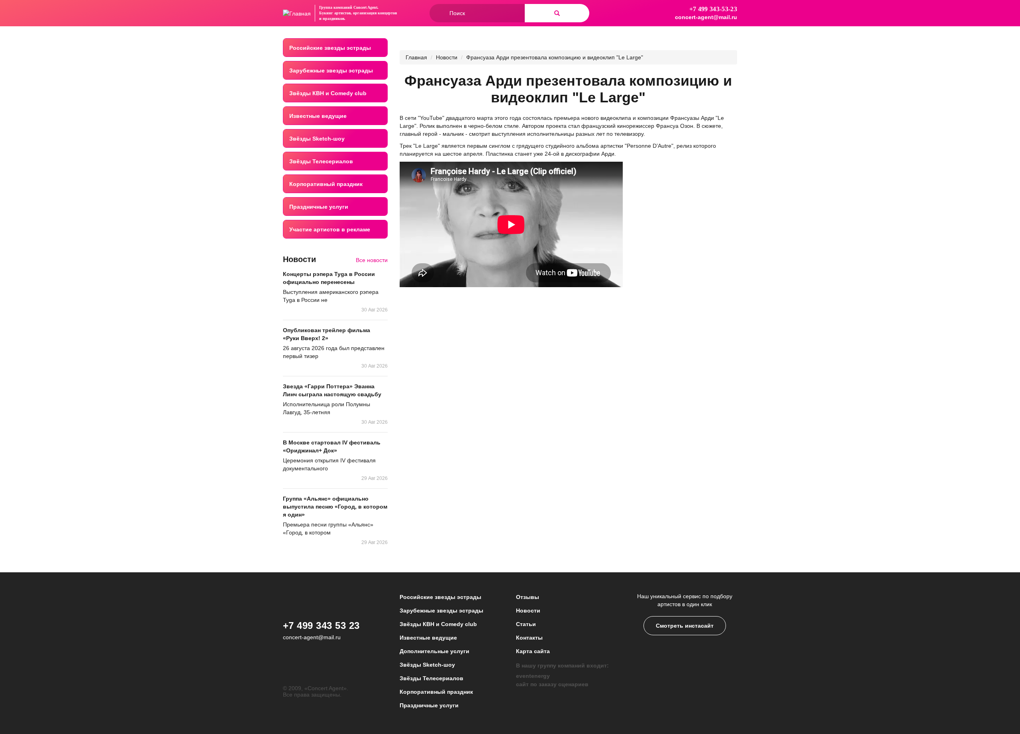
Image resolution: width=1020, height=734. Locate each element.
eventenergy (533, 676)
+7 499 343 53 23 (321, 625)
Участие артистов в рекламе (329, 229)
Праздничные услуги (318, 207)
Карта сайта (533, 651)
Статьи (526, 624)
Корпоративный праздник (326, 184)
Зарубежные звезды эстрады (331, 70)
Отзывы (527, 597)
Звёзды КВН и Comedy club (328, 93)
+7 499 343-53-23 (713, 9)
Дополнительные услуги (434, 651)
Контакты (529, 637)
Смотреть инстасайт (685, 625)
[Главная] (297, 13)
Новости (446, 57)
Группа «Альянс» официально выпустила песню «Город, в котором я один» (335, 506)
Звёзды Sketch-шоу (317, 138)
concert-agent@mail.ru (706, 17)
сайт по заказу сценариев (552, 684)
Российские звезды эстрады (330, 48)
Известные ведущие (318, 116)
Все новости (372, 260)
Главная (416, 57)
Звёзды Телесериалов (321, 161)
